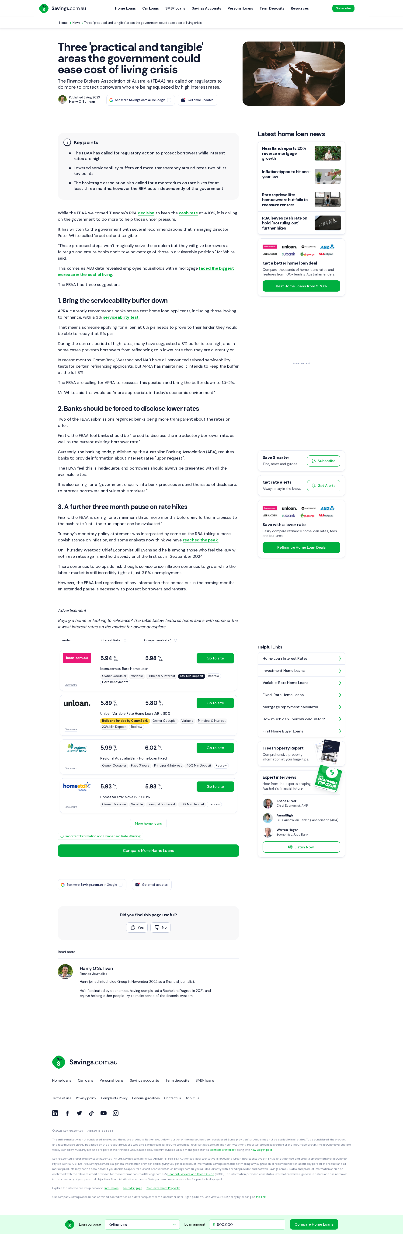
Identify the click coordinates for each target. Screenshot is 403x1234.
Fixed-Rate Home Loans (283, 694)
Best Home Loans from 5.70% (301, 285)
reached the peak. (201, 540)
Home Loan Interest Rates (285, 658)
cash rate (188, 213)
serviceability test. (121, 317)
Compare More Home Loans (148, 850)
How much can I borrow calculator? (294, 719)
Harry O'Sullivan (96, 968)
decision (146, 213)
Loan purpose (90, 1224)
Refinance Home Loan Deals (301, 547)
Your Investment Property (163, 1188)
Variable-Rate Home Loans (285, 682)
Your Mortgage (132, 1188)
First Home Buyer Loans (283, 731)
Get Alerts (326, 485)
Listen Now (304, 846)
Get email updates (200, 100)
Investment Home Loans (284, 670)
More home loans (148, 823)
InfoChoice (111, 1188)
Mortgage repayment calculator (290, 706)
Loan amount (194, 1224)
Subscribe (343, 8)
